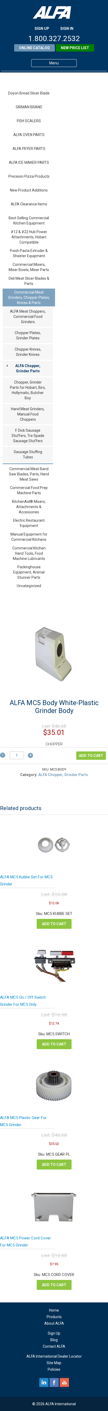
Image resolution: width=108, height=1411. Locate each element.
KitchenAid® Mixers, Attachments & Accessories (29, 506)
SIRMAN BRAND (29, 107)
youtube (64, 1382)
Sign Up (54, 1333)
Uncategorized (29, 586)
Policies (54, 1369)
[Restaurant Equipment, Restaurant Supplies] (54, 12)
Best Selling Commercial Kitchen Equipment (29, 220)
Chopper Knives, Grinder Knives (28, 352)
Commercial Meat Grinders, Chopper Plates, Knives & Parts (29, 297)
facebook (54, 1382)
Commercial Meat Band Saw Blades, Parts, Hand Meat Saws (29, 474)
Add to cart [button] (54, 924)
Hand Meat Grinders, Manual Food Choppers (28, 414)
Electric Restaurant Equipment (29, 523)
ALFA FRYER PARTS (29, 149)
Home (54, 1310)
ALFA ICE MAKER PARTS (29, 162)
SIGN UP (42, 28)
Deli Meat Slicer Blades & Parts (29, 281)
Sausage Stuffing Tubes (28, 454)
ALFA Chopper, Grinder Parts (27, 368)
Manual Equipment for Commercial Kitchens (28, 537)
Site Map (54, 1363)
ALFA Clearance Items (29, 204)
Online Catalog (34, 48)
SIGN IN (66, 28)
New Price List (75, 48)
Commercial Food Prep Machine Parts (29, 490)
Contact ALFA (54, 1346)
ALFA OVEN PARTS (29, 135)
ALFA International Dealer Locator (54, 1356)
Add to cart (91, 756)
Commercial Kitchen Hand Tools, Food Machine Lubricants (29, 553)
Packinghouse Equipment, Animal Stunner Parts (29, 572)
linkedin (43, 1382)
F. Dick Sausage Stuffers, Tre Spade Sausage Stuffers (28, 435)
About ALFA (54, 1323)
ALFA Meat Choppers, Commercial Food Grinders (28, 316)
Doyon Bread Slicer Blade (29, 93)
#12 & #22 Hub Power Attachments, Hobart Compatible (29, 237)
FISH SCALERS (29, 121)
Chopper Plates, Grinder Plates (28, 335)
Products (54, 1317)
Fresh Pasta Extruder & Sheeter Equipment (29, 253)
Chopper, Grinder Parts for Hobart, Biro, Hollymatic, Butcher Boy (28, 390)
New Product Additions (29, 190)
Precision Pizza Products (29, 176)
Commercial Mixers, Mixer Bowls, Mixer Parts (29, 267)
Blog (54, 1340)
